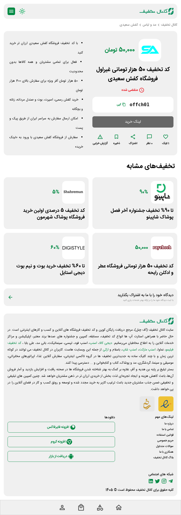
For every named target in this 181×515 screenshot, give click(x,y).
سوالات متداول (164, 446)
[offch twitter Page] (157, 481)
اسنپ (93, 343)
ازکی (106, 350)
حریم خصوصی (165, 440)
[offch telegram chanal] (170, 481)
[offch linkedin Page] (151, 481)
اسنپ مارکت (147, 350)
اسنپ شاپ (129, 350)
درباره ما (169, 423)
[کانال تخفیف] (156, 11)
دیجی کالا (105, 343)
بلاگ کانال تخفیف (163, 457)
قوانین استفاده (164, 435)
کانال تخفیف (144, 490)
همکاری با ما (166, 452)
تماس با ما (167, 429)
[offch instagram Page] (164, 481)
